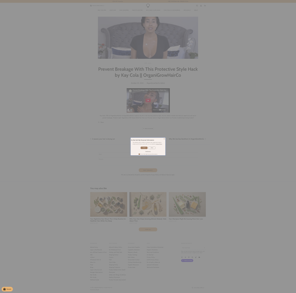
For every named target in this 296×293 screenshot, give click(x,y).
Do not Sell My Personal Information (149, 154)
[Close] (164, 139)
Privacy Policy (159, 144)
